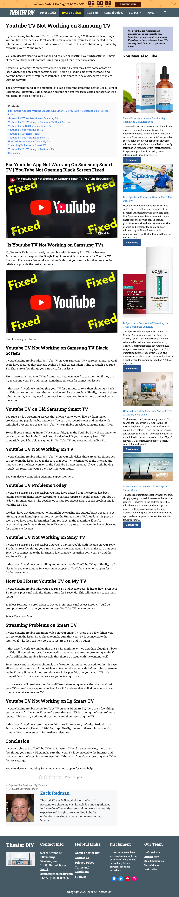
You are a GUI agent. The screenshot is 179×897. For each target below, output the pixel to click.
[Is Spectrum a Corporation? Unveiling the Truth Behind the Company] (148, 282)
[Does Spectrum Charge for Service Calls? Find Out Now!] (148, 178)
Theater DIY (21, 12)
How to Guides (71, 12)
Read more (132, 160)
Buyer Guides (48, 12)
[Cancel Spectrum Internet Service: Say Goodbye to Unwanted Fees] (148, 88)
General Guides (113, 12)
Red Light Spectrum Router (23, 788)
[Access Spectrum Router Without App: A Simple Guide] (148, 467)
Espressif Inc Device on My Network (28, 785)
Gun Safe (92, 12)
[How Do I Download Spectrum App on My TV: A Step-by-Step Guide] (148, 389)
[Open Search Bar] (165, 12)
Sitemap (80, 876)
